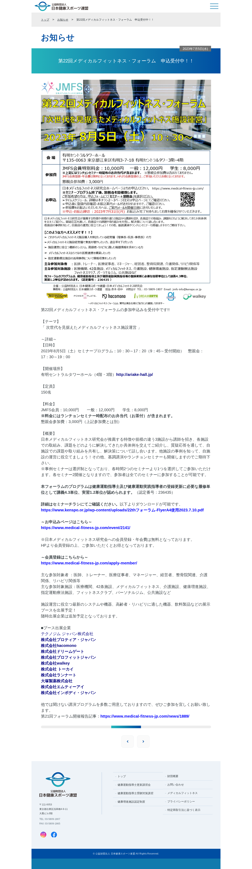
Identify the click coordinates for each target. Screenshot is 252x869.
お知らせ (62, 19)
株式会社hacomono (58, 645)
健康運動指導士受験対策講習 (135, 793)
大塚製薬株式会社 (56, 681)
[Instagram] (43, 835)
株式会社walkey (55, 663)
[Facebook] (54, 835)
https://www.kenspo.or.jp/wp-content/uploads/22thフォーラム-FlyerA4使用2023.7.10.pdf (122, 510)
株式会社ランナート (58, 675)
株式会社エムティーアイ (62, 687)
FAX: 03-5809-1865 (49, 823)
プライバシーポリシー (181, 801)
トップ (45, 19)
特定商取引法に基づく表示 (183, 809)
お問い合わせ (175, 784)
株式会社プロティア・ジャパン (68, 639)
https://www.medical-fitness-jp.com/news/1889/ (144, 716)
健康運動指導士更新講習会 (134, 784)
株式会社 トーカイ (57, 669)
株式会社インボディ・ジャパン (68, 692)
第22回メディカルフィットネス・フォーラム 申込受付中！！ (115, 19)
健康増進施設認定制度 (131, 801)
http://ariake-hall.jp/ (134, 374)
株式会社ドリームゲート (62, 651)
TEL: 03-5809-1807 (49, 819)
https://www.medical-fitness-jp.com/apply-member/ (89, 563)
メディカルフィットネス (182, 793)
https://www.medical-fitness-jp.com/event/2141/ (85, 528)
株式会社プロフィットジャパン (68, 657)
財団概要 (172, 776)
